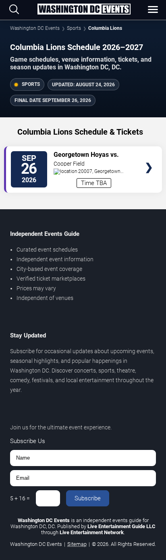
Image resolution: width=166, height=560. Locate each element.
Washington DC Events (35, 28)
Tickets (149, 152)
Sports (74, 28)
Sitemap (77, 544)
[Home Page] (84, 9)
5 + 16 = (20, 498)
